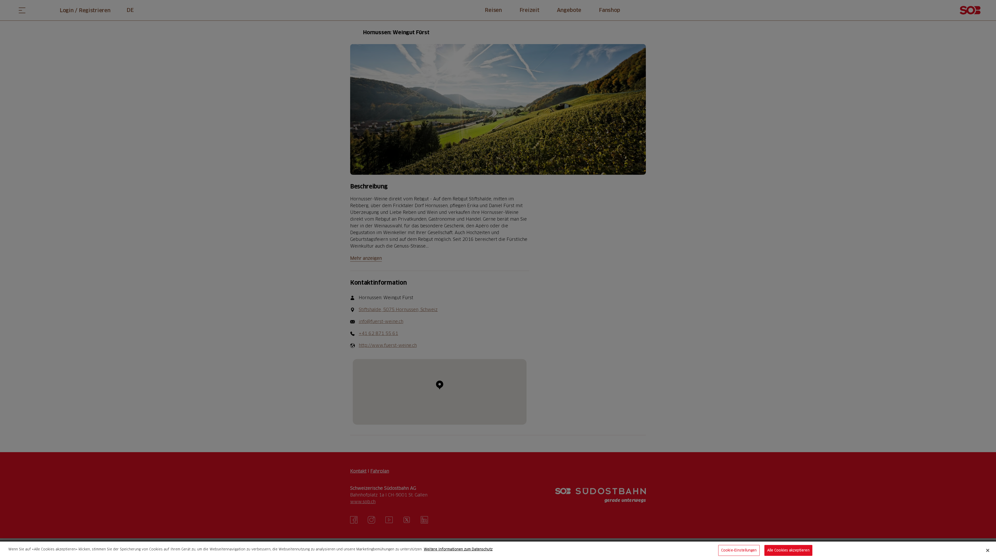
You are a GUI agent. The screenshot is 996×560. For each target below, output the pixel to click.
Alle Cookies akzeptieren (788, 550)
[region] (498, 551)
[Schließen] (987, 550)
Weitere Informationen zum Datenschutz (458, 549)
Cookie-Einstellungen (739, 550)
